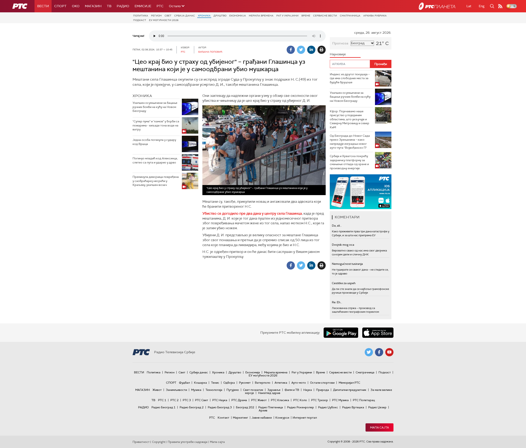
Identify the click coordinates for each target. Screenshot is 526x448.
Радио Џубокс (328, 407)
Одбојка (229, 382)
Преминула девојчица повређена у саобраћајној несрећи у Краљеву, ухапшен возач (156, 181)
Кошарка (200, 382)
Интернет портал (305, 417)
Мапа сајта (379, 427)
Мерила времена (261, 15)
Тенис (215, 382)
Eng (481, 6)
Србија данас (184, 15)
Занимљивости (176, 390)
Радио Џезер (377, 407)
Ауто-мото (298, 382)
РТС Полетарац (364, 400)
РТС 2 (174, 400)
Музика (196, 390)
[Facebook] (291, 50)
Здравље (273, 390)
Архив (263, 410)
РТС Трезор (319, 400)
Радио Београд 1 (163, 407)
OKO (76, 6)
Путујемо (232, 390)
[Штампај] (321, 50)
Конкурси (282, 417)
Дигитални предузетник (349, 390)
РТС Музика (340, 400)
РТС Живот (259, 400)
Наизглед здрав (269, 393)
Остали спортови (322, 382)
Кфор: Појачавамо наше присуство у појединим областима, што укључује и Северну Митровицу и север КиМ (349, 119)
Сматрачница (350, 15)
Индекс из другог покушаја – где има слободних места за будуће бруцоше (350, 78)
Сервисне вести (325, 15)
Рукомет (245, 382)
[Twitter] (301, 50)
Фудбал (184, 382)
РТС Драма (239, 400)
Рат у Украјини (287, 15)
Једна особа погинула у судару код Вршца (154, 142)
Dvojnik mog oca (343, 245)
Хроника (204, 15)
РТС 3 (187, 400)
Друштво (219, 15)
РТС (160, 6)
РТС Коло (300, 400)
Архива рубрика (375, 15)
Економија (237, 15)
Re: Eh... (337, 302)
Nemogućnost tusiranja (347, 264)
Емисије (143, 6)
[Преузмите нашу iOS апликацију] (377, 333)
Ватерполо (262, 382)
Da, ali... (337, 225)
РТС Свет (201, 400)
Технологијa (213, 390)
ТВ (109, 6)
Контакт (223, 417)
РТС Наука (219, 400)
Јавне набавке (261, 417)
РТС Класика (280, 400)
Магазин (93, 6)
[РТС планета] (437, 6)
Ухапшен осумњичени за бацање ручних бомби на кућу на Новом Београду (155, 107)
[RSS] (500, 6)
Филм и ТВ (292, 390)
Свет (168, 15)
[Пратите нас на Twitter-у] (369, 352)
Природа (322, 390)
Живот (157, 390)
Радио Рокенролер (300, 407)
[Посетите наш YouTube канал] (389, 352)
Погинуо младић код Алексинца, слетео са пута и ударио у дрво (155, 160)
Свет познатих (253, 390)
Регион (156, 15)
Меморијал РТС (349, 382)
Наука (307, 390)
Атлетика (281, 382)
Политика (140, 15)
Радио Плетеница (270, 407)
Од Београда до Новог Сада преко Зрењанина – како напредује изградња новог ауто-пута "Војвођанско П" (350, 142)
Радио (123, 6)
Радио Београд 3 (220, 407)
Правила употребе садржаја (187, 442)
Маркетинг (240, 417)
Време (305, 15)
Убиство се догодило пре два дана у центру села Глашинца (252, 213)
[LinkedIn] (311, 50)
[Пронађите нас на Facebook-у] (379, 352)
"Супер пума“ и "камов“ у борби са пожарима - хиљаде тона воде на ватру (156, 125)
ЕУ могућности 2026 (164, 20)
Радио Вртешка (353, 407)
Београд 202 (245, 407)
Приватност (141, 442)
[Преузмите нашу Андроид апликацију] (341, 333)
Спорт (60, 6)
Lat (468, 6)
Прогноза (340, 43)
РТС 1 (162, 400)
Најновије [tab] (338, 54)
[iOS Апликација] (360, 191)
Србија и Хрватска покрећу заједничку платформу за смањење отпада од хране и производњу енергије (349, 162)
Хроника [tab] (142, 95)
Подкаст (139, 20)
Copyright (158, 442)
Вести (43, 6)
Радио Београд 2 (192, 407)
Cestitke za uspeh (343, 283)
